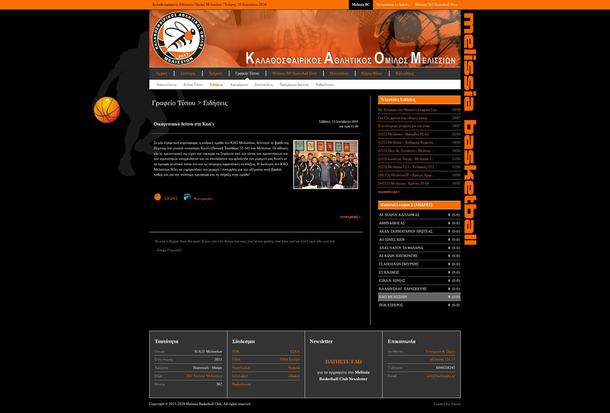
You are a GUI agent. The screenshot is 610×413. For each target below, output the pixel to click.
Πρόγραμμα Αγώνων (294, 84)
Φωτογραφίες (203, 198)
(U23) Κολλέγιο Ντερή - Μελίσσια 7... (406, 159)
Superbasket (241, 367)
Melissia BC (361, 4)
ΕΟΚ (236, 351)
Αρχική (161, 73)
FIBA (236, 359)
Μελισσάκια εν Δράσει (392, 4)
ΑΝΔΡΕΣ (171, 198)
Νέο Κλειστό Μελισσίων (204, 376)
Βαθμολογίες (325, 84)
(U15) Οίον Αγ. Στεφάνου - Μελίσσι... (405, 150)
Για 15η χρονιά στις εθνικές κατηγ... (404, 118)
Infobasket (240, 376)
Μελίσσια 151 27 (442, 359)
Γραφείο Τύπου (247, 73)
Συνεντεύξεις (264, 84)
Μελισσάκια (339, 73)
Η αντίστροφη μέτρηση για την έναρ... (405, 126)
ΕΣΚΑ (295, 351)
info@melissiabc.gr (441, 376)
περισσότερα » (389, 191)
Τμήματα (215, 73)
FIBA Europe (290, 359)
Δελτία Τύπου (193, 84)
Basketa (294, 367)
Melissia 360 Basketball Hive (436, 4)
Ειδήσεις (216, 84)
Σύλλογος (187, 73)
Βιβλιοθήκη (404, 73)
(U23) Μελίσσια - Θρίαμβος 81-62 (403, 134)
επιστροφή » (350, 216)
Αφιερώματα (239, 84)
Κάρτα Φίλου (372, 73)
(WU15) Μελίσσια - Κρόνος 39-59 (403, 183)
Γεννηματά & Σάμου (440, 351)
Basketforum (241, 384)
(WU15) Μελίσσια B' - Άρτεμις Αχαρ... (406, 175)
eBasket (294, 376)
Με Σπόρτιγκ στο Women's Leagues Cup (407, 110)
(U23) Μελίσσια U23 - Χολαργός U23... (407, 167)
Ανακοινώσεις (166, 84)
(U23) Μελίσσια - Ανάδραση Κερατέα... (407, 142)
